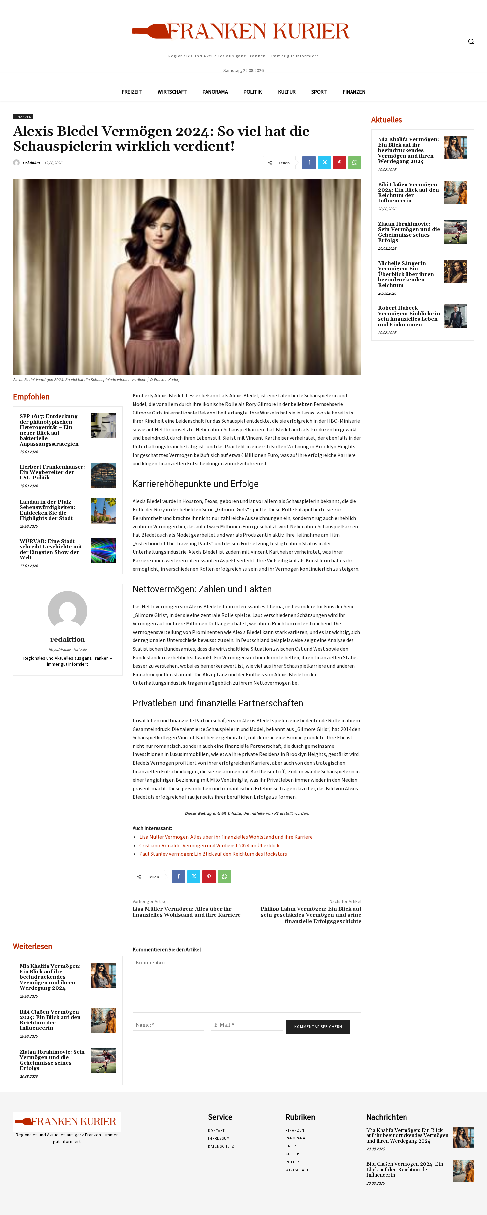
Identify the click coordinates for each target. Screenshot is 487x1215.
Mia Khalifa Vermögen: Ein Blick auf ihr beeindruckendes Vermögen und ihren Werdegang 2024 (50, 977)
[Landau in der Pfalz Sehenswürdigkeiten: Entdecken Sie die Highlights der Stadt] (103, 511)
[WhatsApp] (354, 162)
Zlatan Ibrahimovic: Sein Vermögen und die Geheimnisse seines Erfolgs (52, 1060)
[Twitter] (324, 162)
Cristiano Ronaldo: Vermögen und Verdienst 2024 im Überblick (209, 845)
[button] (471, 41)
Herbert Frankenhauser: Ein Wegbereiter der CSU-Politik (52, 472)
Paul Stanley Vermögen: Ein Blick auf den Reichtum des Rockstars (213, 853)
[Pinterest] (339, 162)
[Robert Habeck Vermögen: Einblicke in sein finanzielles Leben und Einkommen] (455, 316)
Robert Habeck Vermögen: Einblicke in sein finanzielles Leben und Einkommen (409, 316)
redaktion (31, 162)
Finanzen (23, 117)
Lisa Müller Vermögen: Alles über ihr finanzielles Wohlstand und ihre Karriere (226, 836)
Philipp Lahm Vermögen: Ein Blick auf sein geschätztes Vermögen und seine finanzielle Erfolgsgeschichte (311, 915)
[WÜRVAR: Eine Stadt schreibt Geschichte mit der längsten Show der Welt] (103, 550)
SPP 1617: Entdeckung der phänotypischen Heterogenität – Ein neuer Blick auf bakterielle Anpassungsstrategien (49, 430)
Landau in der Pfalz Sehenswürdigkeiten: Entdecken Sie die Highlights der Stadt (47, 510)
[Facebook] (309, 162)
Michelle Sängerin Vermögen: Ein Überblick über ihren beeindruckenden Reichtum (406, 274)
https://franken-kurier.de (67, 649)
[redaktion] (17, 162)
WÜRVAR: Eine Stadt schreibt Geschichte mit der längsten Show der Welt (51, 549)
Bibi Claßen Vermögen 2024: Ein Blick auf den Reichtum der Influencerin (50, 1020)
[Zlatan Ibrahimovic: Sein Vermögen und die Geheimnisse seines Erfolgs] (103, 1061)
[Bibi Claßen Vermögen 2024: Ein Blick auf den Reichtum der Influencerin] (103, 1020)
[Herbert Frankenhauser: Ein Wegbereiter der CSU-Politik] (103, 475)
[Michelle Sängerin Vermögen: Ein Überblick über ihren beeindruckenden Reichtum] (455, 271)
